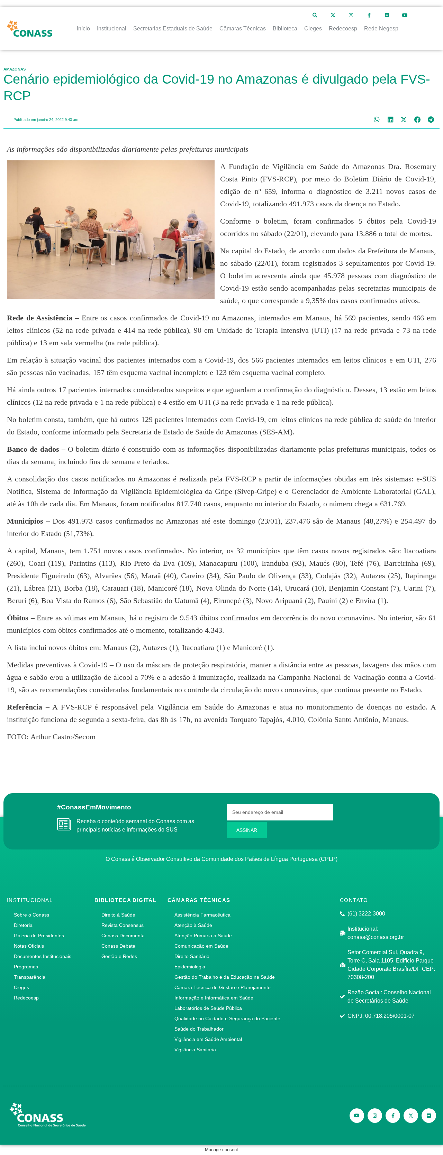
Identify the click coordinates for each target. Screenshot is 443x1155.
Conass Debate (118, 946)
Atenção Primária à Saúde (203, 935)
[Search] (315, 15)
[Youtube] (405, 15)
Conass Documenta (123, 935)
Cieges (21, 987)
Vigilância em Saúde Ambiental (208, 1039)
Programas (26, 966)
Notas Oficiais (29, 946)
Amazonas (14, 69)
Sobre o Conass (31, 915)
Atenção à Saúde (193, 925)
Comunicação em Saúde (201, 946)
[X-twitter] (333, 15)
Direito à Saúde (118, 915)
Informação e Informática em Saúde (213, 998)
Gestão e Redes (119, 956)
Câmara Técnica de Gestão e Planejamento (222, 987)
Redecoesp (26, 998)
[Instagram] (351, 15)
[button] (377, 120)
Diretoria (23, 925)
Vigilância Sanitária (195, 1049)
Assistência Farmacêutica (202, 915)
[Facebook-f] (369, 15)
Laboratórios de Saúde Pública (208, 1008)
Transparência (29, 977)
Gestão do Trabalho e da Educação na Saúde (224, 977)
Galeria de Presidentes (39, 935)
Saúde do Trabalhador (199, 1029)
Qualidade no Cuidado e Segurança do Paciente (227, 1018)
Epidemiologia (189, 966)
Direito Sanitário (191, 956)
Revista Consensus (122, 925)
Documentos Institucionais (42, 956)
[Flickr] (387, 15)
